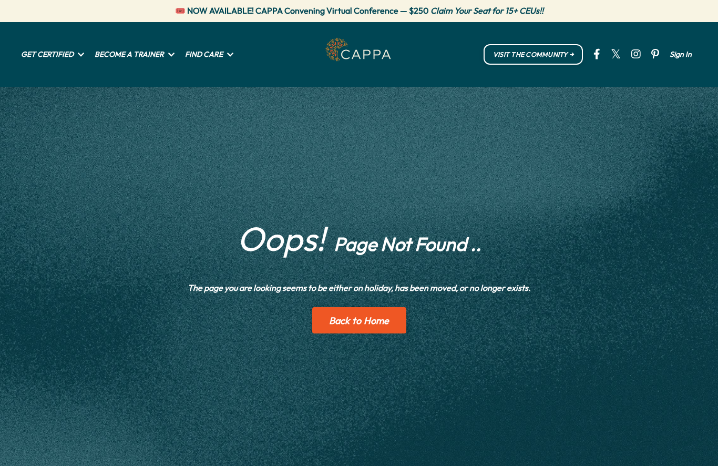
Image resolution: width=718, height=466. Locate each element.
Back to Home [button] (359, 321)
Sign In (681, 54)
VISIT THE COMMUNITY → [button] (533, 54)
